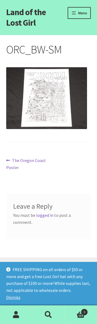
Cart (75, 310)
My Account (16, 315)
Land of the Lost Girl (26, 17)
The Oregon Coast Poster (26, 163)
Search (48, 315)
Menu (82, 13)
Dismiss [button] (13, 297)
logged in (44, 215)
